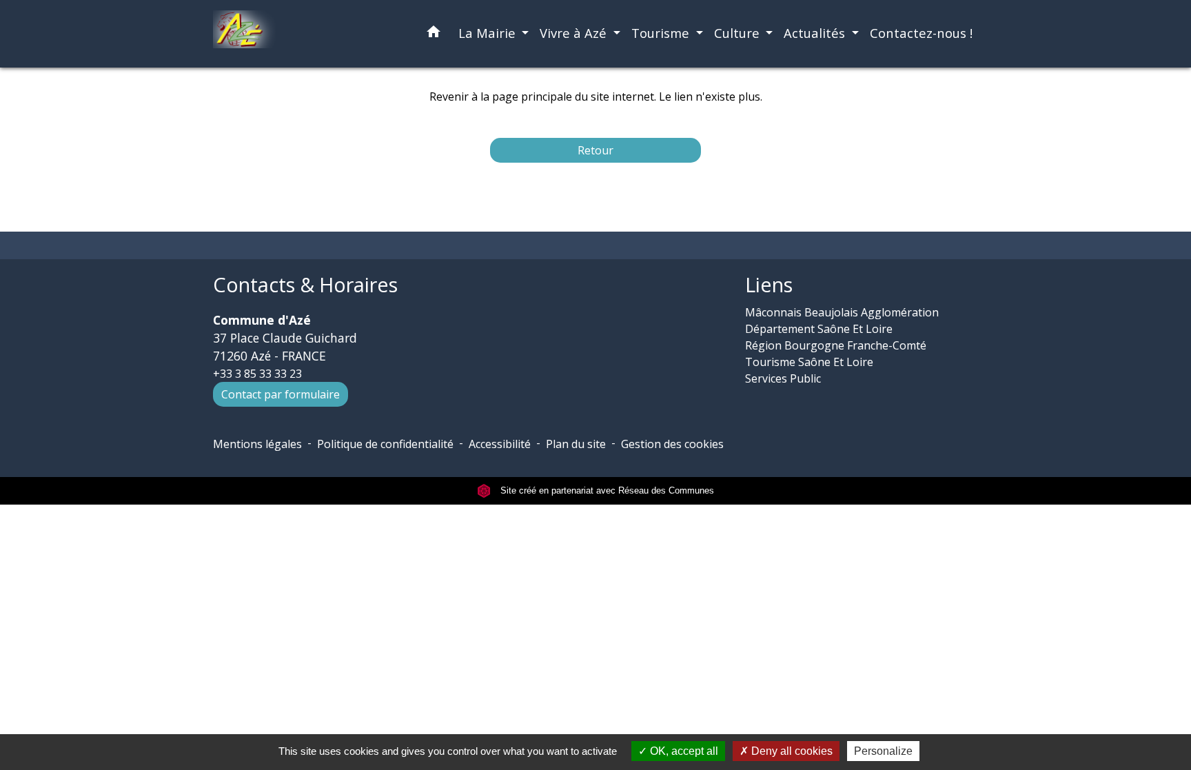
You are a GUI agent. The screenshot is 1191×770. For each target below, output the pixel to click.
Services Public (783, 378)
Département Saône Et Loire (819, 328)
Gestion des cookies (672, 444)
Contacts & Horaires (305, 285)
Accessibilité (500, 444)
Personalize (883, 751)
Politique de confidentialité (385, 444)
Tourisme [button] (662, 32)
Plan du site (576, 444)
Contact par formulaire (280, 394)
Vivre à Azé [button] (575, 32)
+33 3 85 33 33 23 (257, 373)
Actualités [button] (816, 32)
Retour (595, 150)
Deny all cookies (791, 751)
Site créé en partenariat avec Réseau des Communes (606, 490)
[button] (433, 34)
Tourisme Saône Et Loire (809, 361)
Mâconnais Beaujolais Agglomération (842, 312)
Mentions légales (257, 444)
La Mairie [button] (488, 32)
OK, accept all (682, 751)
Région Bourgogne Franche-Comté (835, 345)
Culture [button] (738, 32)
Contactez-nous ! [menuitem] (921, 32)
